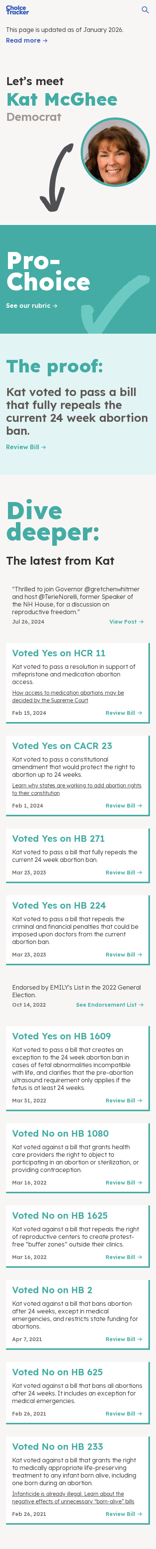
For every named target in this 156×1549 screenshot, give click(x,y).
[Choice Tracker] (17, 9)
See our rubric (28, 305)
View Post (123, 621)
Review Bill (22, 447)
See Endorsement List (106, 1004)
